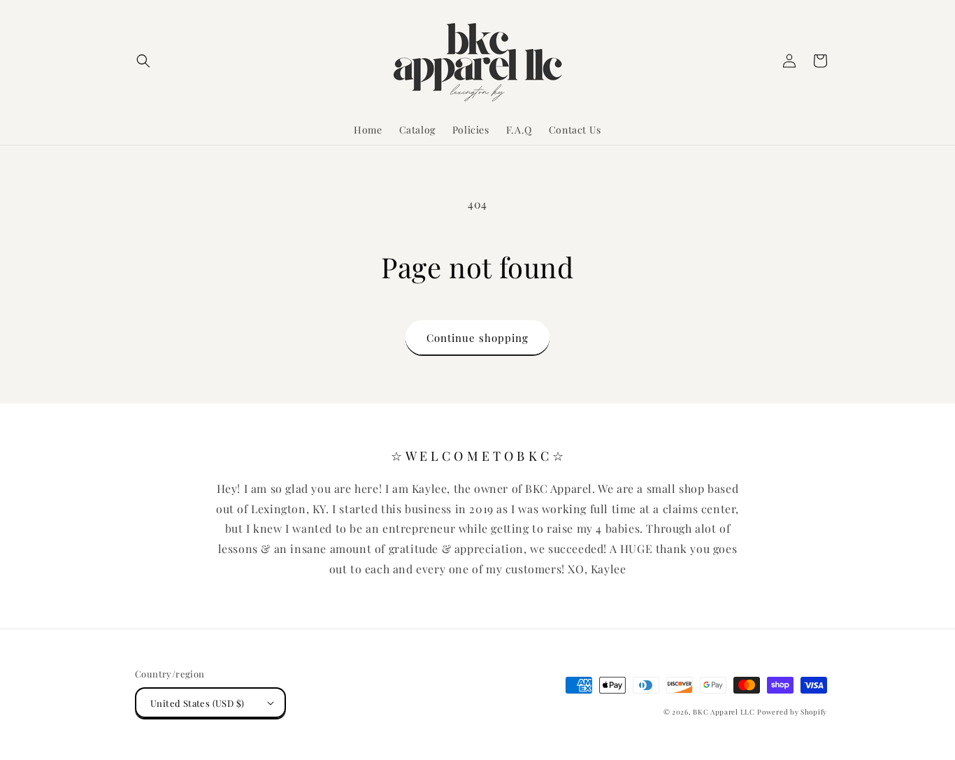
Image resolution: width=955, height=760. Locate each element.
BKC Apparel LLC (724, 712)
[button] (143, 60)
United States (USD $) (197, 703)
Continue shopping (477, 338)
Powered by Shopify (792, 712)
